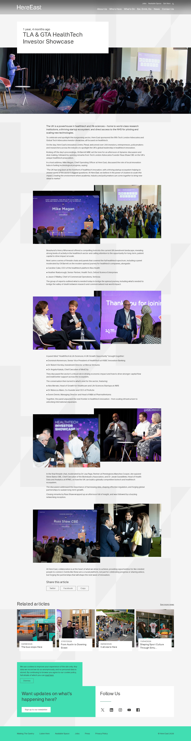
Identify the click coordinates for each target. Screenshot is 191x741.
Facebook (68, 588)
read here (49, 675)
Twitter (53, 588)
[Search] (173, 4)
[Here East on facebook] (138, 709)
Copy (83, 588)
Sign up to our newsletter (36, 709)
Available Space (154, 3)
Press (87, 733)
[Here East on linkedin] (111, 709)
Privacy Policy (101, 733)
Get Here (166, 3)
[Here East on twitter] (102, 709)
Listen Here (44, 733)
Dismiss (26, 680)
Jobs (144, 3)
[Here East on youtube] (129, 709)
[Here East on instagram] (120, 709)
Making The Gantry (25, 733)
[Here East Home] (29, 7)
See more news (167, 604)
